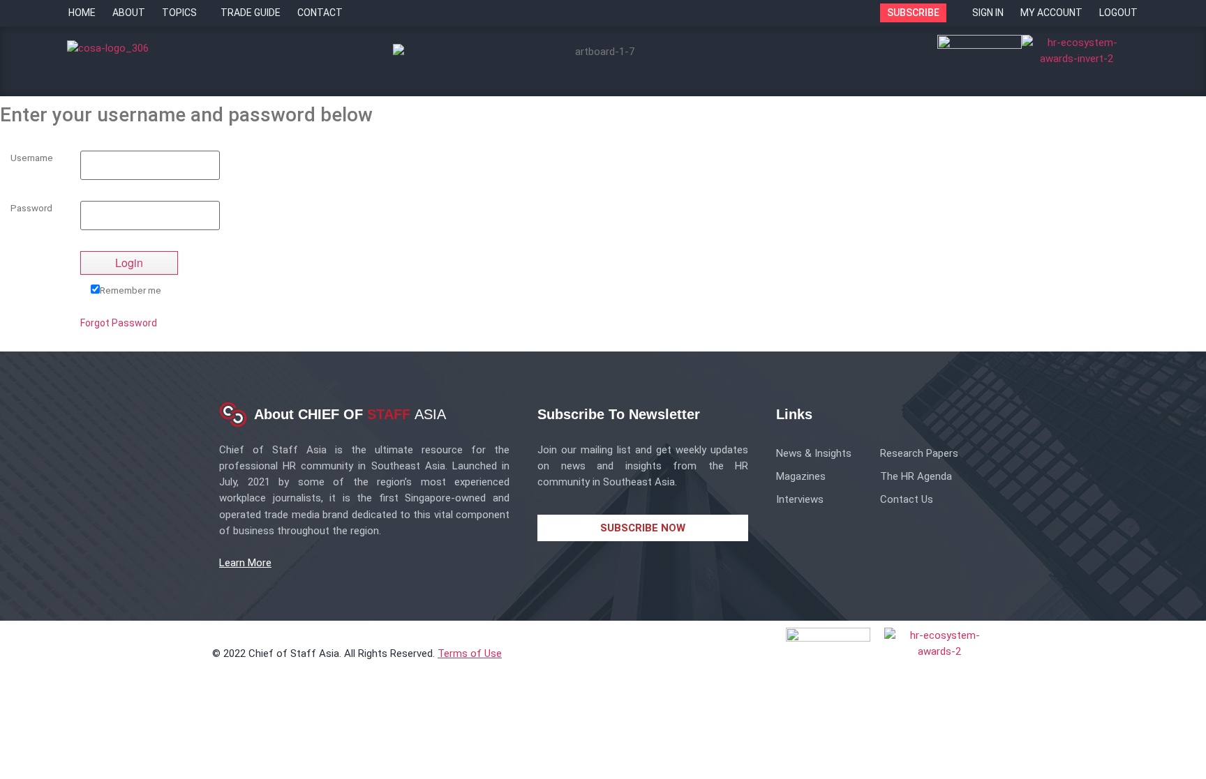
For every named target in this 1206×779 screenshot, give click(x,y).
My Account (1051, 12)
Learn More (245, 563)
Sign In (988, 12)
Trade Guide (251, 12)
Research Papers (919, 453)
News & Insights (813, 453)
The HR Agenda (916, 476)
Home (82, 12)
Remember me (130, 290)
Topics (179, 12)
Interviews (800, 499)
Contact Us (906, 499)
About (128, 12)
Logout (1118, 12)
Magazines (801, 476)
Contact (320, 12)
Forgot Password (118, 322)
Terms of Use (470, 653)
